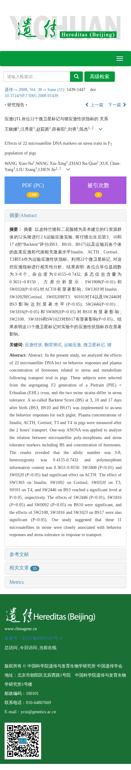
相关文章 (23, 567)
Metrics (16, 582)
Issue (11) (56, 89)
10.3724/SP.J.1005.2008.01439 (31, 95)
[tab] (65, 215)
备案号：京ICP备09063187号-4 (33, 638)
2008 (23, 89)
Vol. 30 (36, 89)
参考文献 (19, 554)
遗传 (9, 89)
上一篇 (96, 105)
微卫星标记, (95, 345)
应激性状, (34, 345)
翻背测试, (54, 345)
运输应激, (73, 345)
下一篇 (115, 105)
